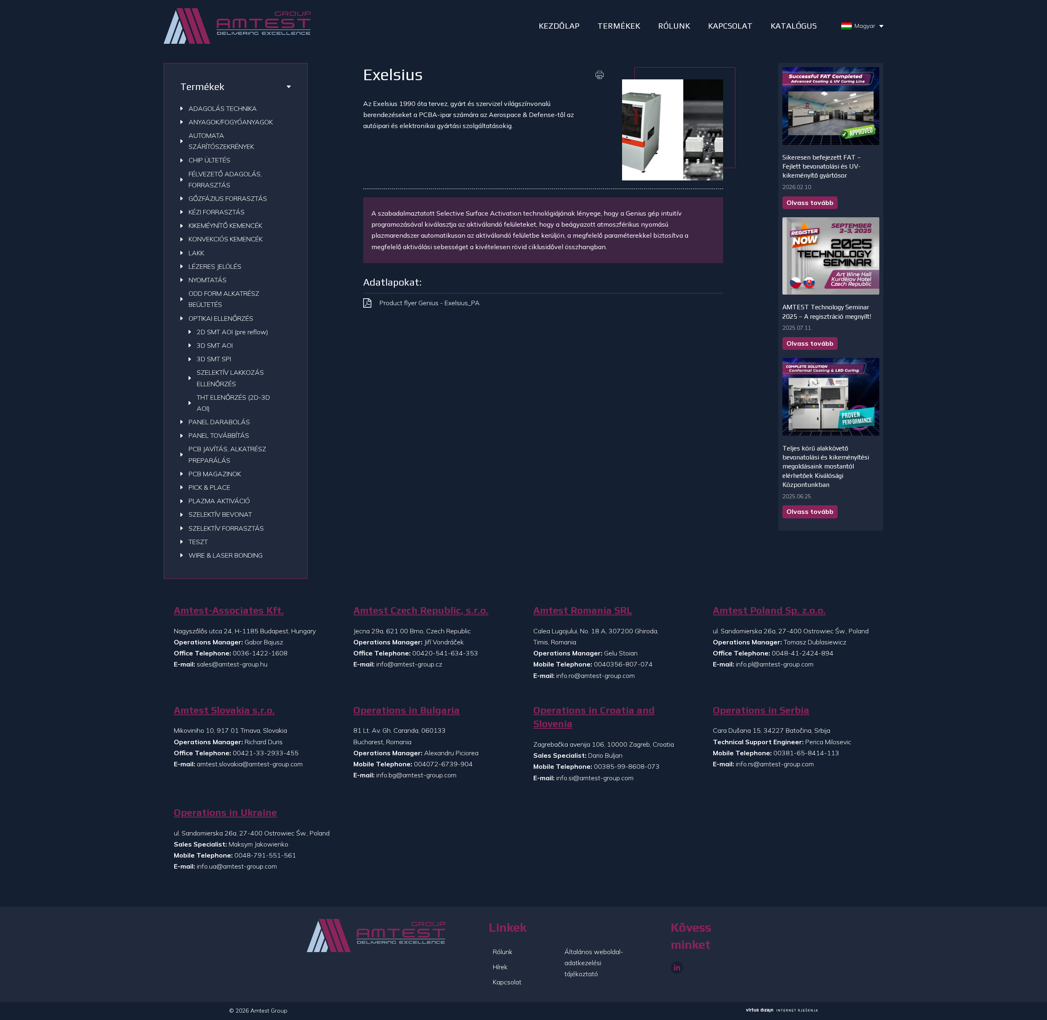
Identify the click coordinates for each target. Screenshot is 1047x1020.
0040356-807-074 (623, 664)
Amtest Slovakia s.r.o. (224, 710)
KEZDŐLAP (559, 25)
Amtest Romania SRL (582, 610)
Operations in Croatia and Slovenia (594, 717)
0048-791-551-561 (265, 855)
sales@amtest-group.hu (232, 664)
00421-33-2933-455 (266, 753)
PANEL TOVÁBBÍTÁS (219, 435)
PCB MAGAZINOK (215, 474)
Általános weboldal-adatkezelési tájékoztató (593, 963)
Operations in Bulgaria (406, 710)
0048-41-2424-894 (803, 653)
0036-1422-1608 (260, 653)
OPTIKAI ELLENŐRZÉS (221, 318)
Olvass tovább (810, 202)
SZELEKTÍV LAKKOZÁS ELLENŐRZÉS (230, 377)
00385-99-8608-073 (627, 766)
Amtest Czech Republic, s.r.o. (420, 610)
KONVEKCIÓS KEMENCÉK (226, 239)
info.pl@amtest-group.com (774, 664)
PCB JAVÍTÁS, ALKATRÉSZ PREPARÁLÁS (227, 454)
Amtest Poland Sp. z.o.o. (769, 610)
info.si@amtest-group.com (595, 778)
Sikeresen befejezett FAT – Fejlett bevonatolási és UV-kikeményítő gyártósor (821, 166)
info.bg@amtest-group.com (416, 775)
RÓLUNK (674, 25)
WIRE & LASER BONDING (226, 555)
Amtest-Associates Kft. (229, 610)
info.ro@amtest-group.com (595, 675)
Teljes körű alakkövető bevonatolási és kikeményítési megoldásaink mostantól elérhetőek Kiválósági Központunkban (825, 466)
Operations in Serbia (761, 710)
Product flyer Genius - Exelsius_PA (430, 303)
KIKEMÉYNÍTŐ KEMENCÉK (225, 225)
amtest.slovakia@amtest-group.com (250, 764)
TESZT (198, 542)
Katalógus (794, 25)
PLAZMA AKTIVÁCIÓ (219, 501)
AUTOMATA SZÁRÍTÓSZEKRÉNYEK (221, 141)
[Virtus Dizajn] (782, 1011)
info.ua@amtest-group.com (237, 866)
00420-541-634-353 (445, 653)
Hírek (500, 967)
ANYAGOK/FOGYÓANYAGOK (231, 122)
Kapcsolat (730, 25)
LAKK (196, 253)
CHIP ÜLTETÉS (209, 160)
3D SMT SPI (214, 359)
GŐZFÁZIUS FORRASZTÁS (228, 198)
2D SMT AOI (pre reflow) (232, 332)
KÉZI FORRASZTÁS (217, 212)
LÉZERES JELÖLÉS (215, 266)
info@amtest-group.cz (409, 664)
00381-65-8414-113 (806, 753)
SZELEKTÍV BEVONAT (220, 514)
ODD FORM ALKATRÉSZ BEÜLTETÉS (224, 298)
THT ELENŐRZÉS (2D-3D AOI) (233, 402)
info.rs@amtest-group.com (775, 764)
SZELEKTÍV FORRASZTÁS (226, 528)
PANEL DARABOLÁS (219, 422)
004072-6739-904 (443, 764)
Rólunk (502, 952)
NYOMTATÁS (208, 280)
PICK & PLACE (209, 487)
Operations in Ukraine (225, 812)
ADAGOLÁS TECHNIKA (223, 108)
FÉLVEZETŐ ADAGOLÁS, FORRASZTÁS (225, 179)
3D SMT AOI (215, 345)
